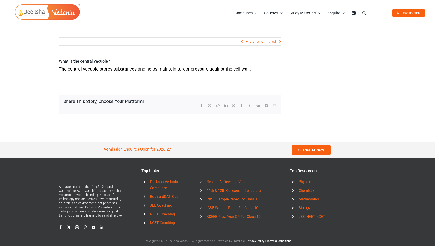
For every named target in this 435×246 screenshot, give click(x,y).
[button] (364, 13)
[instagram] (77, 227)
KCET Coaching (162, 223)
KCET (320, 216)
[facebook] (61, 227)
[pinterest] (85, 227)
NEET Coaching (162, 214)
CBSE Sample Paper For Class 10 (233, 199)
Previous (254, 41)
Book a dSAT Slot (164, 197)
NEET (310, 216)
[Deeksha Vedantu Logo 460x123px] (47, 5)
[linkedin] (101, 227)
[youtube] (93, 227)
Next (271, 41)
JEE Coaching (161, 205)
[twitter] (69, 227)
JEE (302, 216)
